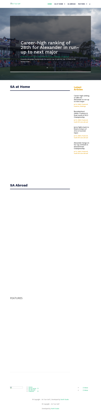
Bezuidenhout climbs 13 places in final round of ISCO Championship (81, 114)
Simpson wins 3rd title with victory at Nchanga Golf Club (37, 163)
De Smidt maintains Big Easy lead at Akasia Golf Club (35, 120)
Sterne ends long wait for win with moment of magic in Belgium (39, 342)
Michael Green (27, 57)
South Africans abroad (81, 122)
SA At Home (58, 4)
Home (50, 4)
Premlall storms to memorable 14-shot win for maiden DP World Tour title (39, 360)
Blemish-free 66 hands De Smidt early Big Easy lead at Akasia (39, 142)
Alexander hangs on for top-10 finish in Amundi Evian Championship (81, 146)
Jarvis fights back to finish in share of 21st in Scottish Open (38, 221)
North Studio (65, 399)
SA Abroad (72, 4)
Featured (45, 57)
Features (81, 4)
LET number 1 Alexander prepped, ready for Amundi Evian (36, 325)
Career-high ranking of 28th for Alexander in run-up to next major (50, 47)
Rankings (57, 57)
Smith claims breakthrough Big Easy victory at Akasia (36, 98)
